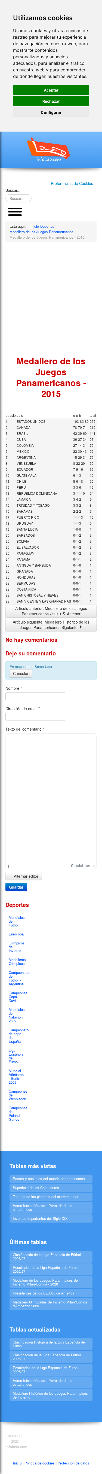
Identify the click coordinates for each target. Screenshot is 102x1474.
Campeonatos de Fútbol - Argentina (16, 978)
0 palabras (80, 865)
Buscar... (12, 190)
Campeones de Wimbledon (16, 1095)
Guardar (16, 887)
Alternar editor (25, 876)
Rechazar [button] (51, 101)
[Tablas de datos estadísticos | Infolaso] (51, 149)
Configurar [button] (51, 112)
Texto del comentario (24, 729)
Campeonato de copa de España (16, 1035)
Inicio (17, 1463)
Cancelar (21, 673)
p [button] (9, 865)
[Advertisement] (51, 299)
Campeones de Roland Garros (16, 1113)
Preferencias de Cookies (72, 183)
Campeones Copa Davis (16, 996)
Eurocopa (16, 934)
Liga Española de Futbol (16, 1056)
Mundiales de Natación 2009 (16, 1015)
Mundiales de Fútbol (16, 921)
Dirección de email (22, 708)
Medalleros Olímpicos (16, 961)
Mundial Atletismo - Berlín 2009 (16, 1076)
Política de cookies (39, 1463)
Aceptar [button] (51, 90)
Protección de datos (73, 1463)
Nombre (13, 688)
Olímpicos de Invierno (16, 946)
